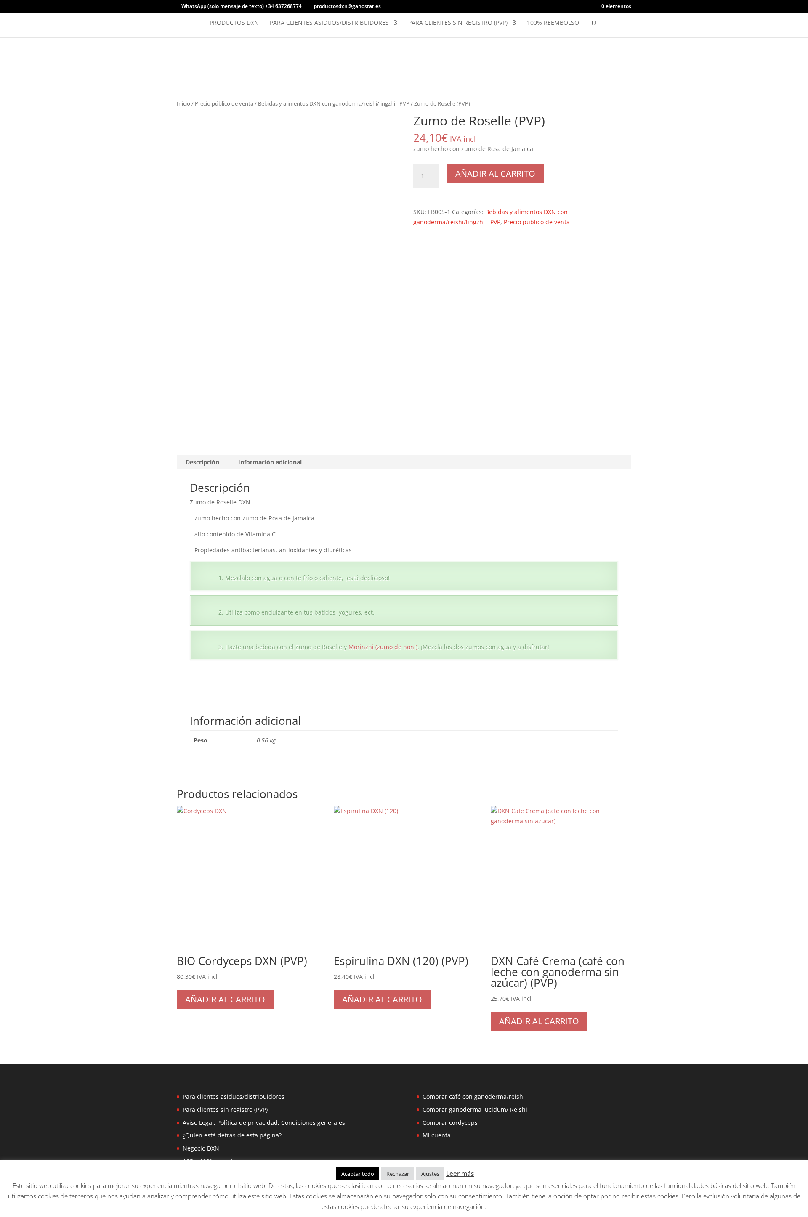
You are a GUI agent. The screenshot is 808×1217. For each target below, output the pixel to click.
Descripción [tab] (202, 462)
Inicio (183, 103)
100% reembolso (553, 23)
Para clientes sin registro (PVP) (458, 23)
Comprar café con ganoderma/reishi (474, 1096)
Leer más (460, 1173)
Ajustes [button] (430, 1173)
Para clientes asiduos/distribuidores (329, 23)
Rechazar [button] (397, 1173)
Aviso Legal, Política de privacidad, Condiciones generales (264, 1123)
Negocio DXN (201, 1148)
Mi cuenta (437, 1135)
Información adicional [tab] (270, 462)
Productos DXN (234, 23)
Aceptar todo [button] (357, 1173)
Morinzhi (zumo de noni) (382, 647)
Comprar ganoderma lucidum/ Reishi (475, 1110)
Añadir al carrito (495, 173)
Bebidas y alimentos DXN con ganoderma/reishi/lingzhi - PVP (333, 103)
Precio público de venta (224, 103)
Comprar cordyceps (450, 1123)
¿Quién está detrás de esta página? (232, 1135)
